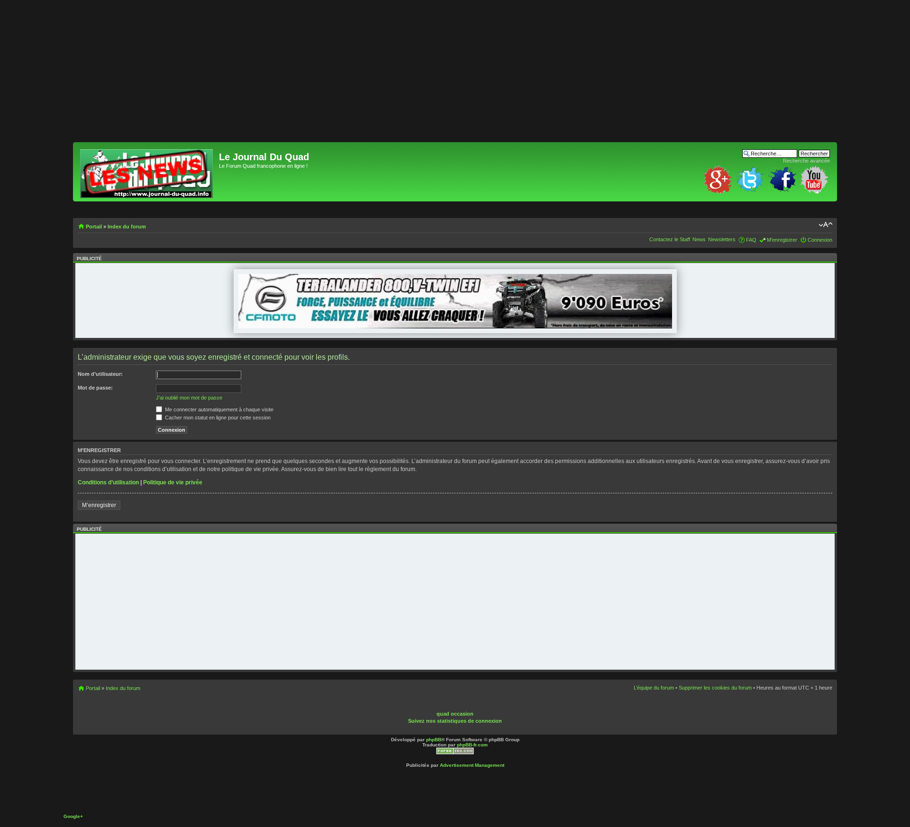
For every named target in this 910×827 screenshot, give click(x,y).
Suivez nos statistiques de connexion (455, 721)
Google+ (73, 816)
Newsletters (722, 239)
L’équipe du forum (654, 688)
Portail (94, 226)
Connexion (820, 240)
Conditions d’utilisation (108, 482)
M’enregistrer (782, 240)
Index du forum (127, 226)
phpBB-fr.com (472, 744)
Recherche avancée (806, 161)
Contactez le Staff (669, 239)
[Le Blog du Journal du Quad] (147, 172)
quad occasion (455, 714)
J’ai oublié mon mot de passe (189, 397)
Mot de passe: (95, 388)
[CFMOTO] (455, 326)
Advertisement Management (472, 765)
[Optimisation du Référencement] (455, 752)
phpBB (433, 739)
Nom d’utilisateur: (100, 374)
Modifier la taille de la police (825, 224)
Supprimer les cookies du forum (715, 688)
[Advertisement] (357, 75)
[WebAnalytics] (472, 707)
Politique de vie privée (172, 482)
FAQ (751, 240)
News (699, 239)
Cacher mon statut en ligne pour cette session (217, 417)
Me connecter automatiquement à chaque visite (218, 409)
